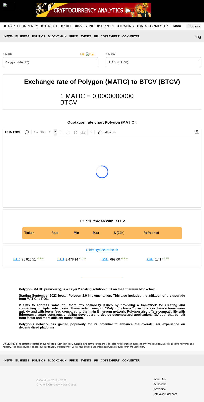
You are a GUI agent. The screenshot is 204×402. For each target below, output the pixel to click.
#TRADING (126, 26)
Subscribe (160, 384)
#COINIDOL (49, 26)
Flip (82, 53)
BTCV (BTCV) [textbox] (118, 62)
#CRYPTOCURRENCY (21, 26)
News (8, 36)
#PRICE (67, 26)
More (177, 26)
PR (96, 36)
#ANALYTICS (159, 26)
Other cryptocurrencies (102, 250)
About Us (160, 379)
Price (73, 36)
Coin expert (110, 36)
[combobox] (50, 62)
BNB (105, 259)
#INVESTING (84, 26)
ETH (60, 259)
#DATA (142, 26)
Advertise (160, 388)
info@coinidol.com (165, 393)
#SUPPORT (106, 26)
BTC (16, 259)
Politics (38, 36)
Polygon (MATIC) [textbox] (17, 62)
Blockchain (57, 36)
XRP (150, 259)
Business (22, 36)
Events (85, 36)
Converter (131, 36)
